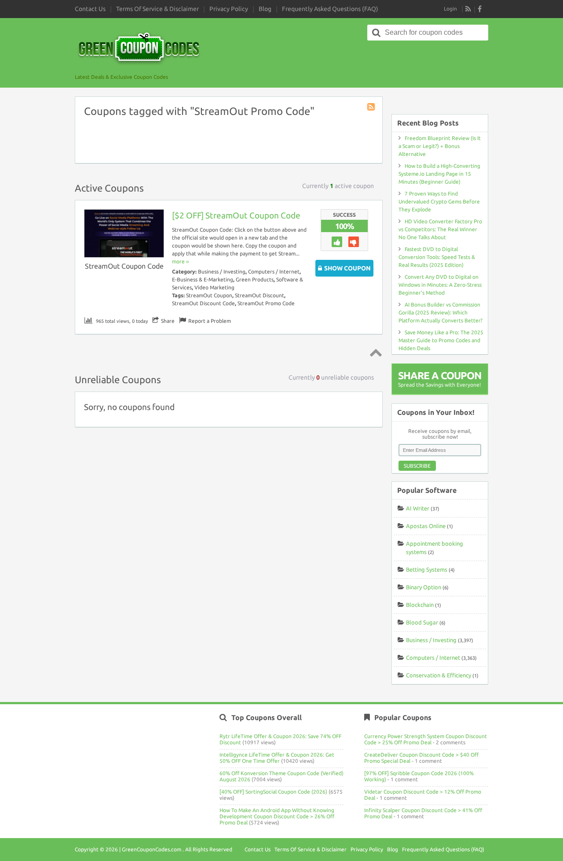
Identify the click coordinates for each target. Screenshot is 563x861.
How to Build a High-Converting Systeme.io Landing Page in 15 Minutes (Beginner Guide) (439, 174)
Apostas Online (426, 526)
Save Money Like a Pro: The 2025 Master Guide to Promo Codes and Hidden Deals (440, 340)
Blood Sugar (422, 622)
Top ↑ (374, 352)
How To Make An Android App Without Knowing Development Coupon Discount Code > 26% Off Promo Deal (276, 816)
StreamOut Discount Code (203, 303)
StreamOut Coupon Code (124, 266)
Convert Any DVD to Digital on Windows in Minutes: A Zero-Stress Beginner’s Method (440, 285)
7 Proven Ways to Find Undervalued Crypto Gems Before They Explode (439, 201)
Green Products (255, 279)
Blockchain (420, 605)
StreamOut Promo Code (266, 303)
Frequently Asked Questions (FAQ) (330, 8)
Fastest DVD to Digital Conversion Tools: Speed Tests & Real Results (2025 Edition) (436, 257)
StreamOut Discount (259, 295)
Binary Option (423, 587)
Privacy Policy (228, 8)
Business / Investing (221, 271)
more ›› (180, 261)
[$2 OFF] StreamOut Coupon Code (236, 215)
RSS (468, 8)
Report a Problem (209, 321)
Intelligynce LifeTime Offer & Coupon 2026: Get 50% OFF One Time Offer (276, 758)
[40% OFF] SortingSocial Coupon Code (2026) (273, 791)
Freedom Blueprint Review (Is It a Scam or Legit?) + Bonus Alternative (439, 146)
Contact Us (90, 8)
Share (168, 321)
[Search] (376, 33)
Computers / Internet (274, 271)
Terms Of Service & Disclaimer (157, 8)
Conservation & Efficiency (438, 675)
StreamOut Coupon (209, 295)
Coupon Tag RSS (371, 107)
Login (450, 8)
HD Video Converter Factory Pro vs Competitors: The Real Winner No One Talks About (440, 229)
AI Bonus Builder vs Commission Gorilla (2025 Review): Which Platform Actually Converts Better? (440, 312)
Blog (265, 8)
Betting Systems (426, 569)
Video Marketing (214, 287)
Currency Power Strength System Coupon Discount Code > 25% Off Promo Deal (425, 739)
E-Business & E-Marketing (202, 279)
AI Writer (417, 508)
